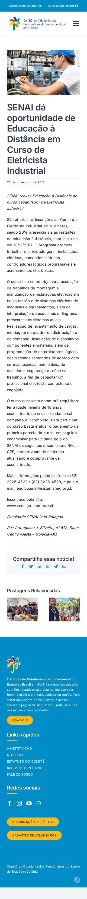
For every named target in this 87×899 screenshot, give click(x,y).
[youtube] (29, 803)
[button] (10, 609)
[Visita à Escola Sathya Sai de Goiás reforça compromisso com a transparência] (64, 600)
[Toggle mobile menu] (76, 23)
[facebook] (9, 803)
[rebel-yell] (77, 879)
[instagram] (19, 803)
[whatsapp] (38, 803)
